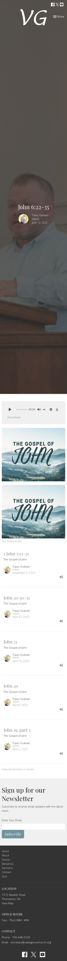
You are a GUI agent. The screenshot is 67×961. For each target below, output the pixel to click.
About (5, 855)
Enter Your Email (12, 820)
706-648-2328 (21, 937)
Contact (6, 872)
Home (5, 851)
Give (4, 876)
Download (14, 417)
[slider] (21, 409)
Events (6, 859)
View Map (7, 903)
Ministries (8, 864)
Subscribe (13, 833)
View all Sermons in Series (18, 769)
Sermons (7, 868)
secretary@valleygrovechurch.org (30, 942)
